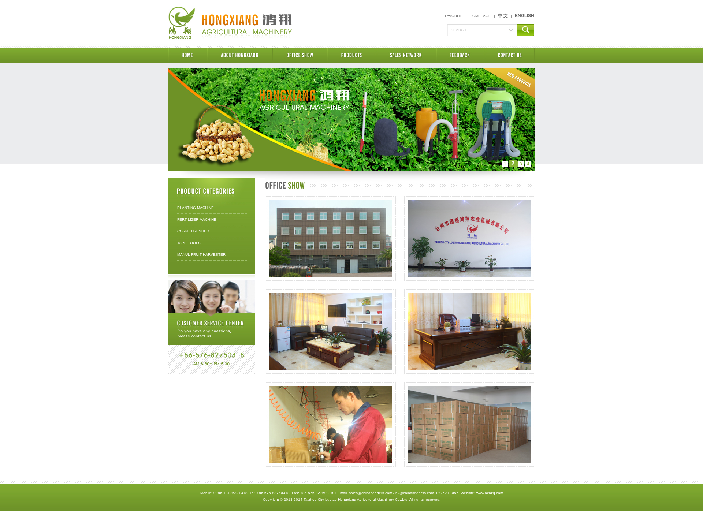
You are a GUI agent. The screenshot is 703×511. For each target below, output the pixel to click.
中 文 (503, 15)
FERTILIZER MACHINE (196, 219)
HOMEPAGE (480, 16)
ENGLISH (524, 15)
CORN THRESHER (193, 231)
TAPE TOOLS (189, 243)
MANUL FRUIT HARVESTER (201, 255)
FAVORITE (454, 16)
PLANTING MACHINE (195, 208)
